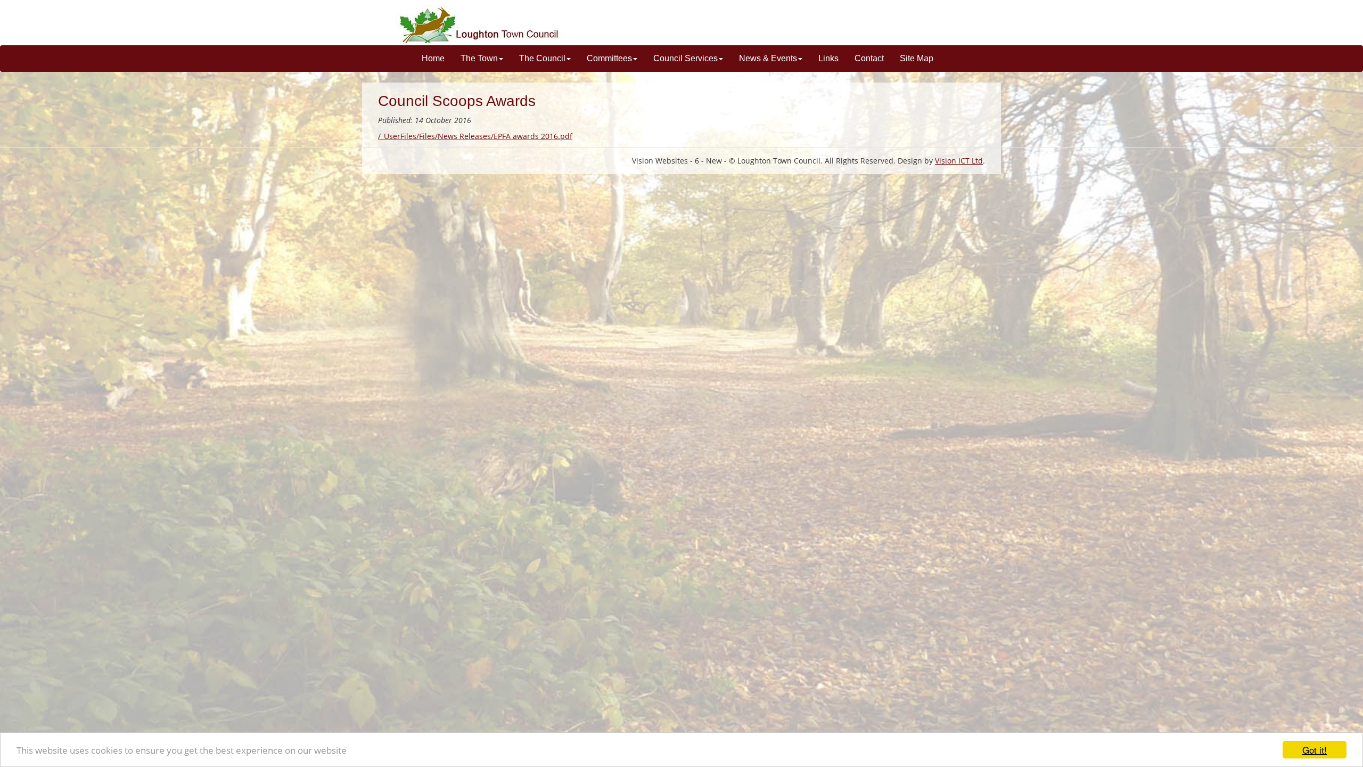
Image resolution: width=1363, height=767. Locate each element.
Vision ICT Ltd (959, 161)
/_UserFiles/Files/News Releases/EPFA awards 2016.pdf (475, 136)
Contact (869, 58)
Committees (609, 58)
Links (828, 58)
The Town (479, 58)
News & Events (768, 58)
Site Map (916, 58)
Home (433, 58)
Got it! (1314, 749)
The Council (542, 58)
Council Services (685, 58)
